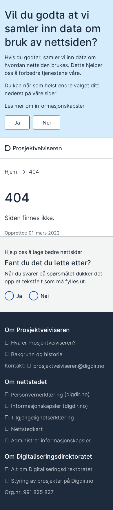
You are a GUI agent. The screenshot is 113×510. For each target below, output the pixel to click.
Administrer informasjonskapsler (51, 440)
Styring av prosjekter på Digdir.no (52, 481)
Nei (47, 123)
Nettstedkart (27, 429)
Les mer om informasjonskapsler (45, 106)
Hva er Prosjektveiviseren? (43, 343)
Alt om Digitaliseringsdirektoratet (51, 469)
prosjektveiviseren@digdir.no (68, 366)
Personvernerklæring (37, 395)
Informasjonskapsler (36, 406)
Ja (17, 123)
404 (34, 172)
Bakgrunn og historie (36, 354)
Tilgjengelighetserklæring (42, 418)
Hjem (11, 172)
